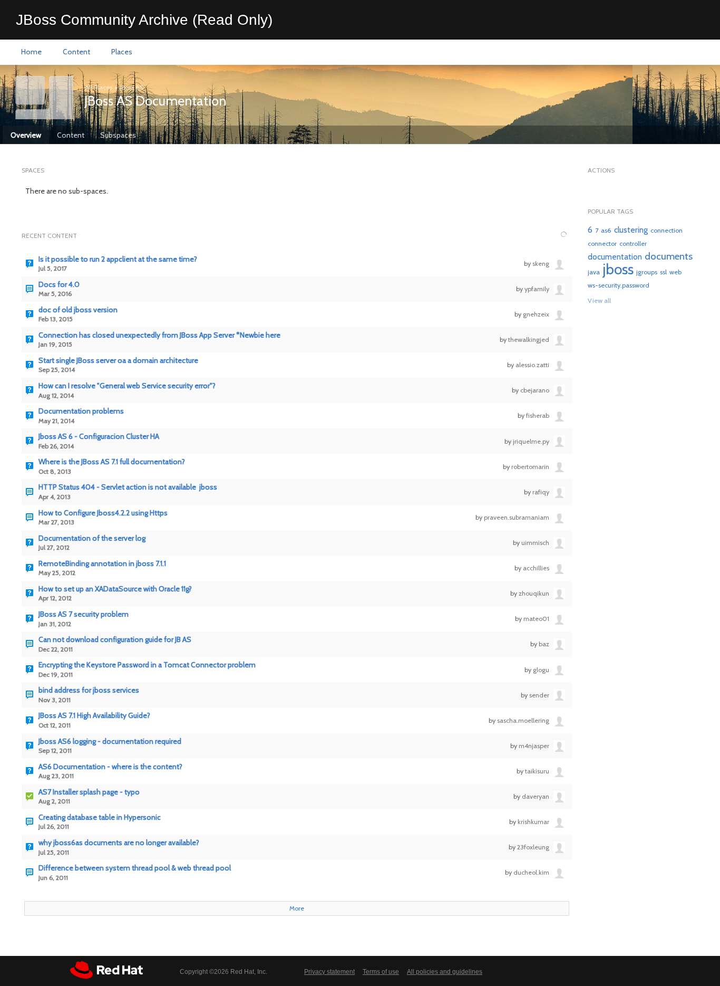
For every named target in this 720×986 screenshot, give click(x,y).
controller (633, 243)
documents (669, 256)
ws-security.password (618, 285)
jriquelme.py (531, 441)
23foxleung (533, 847)
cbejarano (534, 390)
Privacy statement (329, 971)
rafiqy (540, 492)
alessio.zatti (532, 365)
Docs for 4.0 (59, 284)
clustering (631, 230)
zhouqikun (534, 593)
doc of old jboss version (78, 309)
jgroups (646, 272)
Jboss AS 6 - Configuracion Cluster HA (98, 436)
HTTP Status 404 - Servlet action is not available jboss (127, 487)
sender (539, 695)
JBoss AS (131, 87)
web (675, 272)
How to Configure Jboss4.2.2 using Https (103, 513)
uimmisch (535, 543)
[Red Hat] (106, 970)
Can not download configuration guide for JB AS (114, 639)
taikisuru (537, 771)
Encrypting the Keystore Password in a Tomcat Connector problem (147, 664)
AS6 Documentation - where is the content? (110, 766)
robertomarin (530, 467)
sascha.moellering (523, 720)
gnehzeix (536, 314)
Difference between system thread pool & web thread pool (134, 868)
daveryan (535, 796)
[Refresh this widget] (564, 234)
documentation (615, 257)
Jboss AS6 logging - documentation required (109, 741)
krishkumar (533, 822)
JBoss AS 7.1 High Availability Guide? (94, 715)
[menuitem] (31, 52)
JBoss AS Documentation (155, 101)
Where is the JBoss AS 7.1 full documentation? (111, 461)
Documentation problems (81, 411)
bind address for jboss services (88, 690)
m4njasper (534, 746)
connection (666, 230)
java (594, 272)
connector (602, 243)
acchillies (536, 568)
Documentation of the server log (91, 538)
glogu (541, 670)
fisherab (537, 415)
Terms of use (381, 971)
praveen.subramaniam (516, 517)
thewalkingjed (528, 339)
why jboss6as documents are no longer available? (118, 842)
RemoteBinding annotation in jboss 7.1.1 (102, 563)
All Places (98, 87)
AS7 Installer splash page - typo (89, 792)
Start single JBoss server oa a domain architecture (118, 360)
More (296, 908)
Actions (601, 170)
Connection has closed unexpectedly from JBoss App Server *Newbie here (159, 335)
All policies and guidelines (444, 971)
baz (544, 644)
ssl (663, 272)
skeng (540, 263)
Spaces (33, 170)
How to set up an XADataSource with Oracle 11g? (115, 589)
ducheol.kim (531, 872)
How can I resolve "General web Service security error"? (127, 385)
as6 (606, 230)
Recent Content (49, 236)
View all (599, 300)
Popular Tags (610, 211)
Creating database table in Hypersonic (99, 817)
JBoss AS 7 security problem (83, 614)
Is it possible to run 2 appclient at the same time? (117, 259)
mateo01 (536, 619)
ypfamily (536, 289)
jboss (618, 269)
